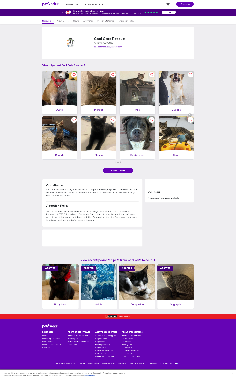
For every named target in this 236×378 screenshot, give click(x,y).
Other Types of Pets (76, 344)
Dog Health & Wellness (104, 350)
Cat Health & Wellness (130, 350)
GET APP (169, 12)
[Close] (232, 373)
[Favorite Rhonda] (74, 120)
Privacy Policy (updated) (126, 363)
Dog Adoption (101, 339)
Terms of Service (93, 363)
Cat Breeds (126, 342)
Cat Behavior (127, 347)
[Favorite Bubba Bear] (152, 120)
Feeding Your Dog (102, 344)
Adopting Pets (73, 339)
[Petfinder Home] (50, 4)
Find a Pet (69, 4)
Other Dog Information (104, 356)
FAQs (44, 336)
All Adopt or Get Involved (78, 336)
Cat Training (127, 353)
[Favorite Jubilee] (190, 75)
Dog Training (100, 353)
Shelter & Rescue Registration (66, 363)
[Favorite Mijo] (152, 75)
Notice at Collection (108, 363)
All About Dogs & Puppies (105, 336)
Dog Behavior (100, 347)
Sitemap (82, 363)
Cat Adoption (127, 339)
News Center (47, 342)
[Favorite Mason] (113, 120)
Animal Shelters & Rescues (78, 342)
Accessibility (141, 363)
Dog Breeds (100, 342)
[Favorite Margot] (113, 75)
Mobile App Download (51, 339)
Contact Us (46, 347)
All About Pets (92, 4)
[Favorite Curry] (190, 120)
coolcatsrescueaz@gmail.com (108, 46)
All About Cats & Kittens (131, 336)
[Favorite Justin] (74, 75)
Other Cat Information (131, 356)
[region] (118, 374)
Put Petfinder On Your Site (52, 344)
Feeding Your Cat (129, 344)
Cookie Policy (152, 363)
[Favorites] (168, 4)
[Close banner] (62, 12)
